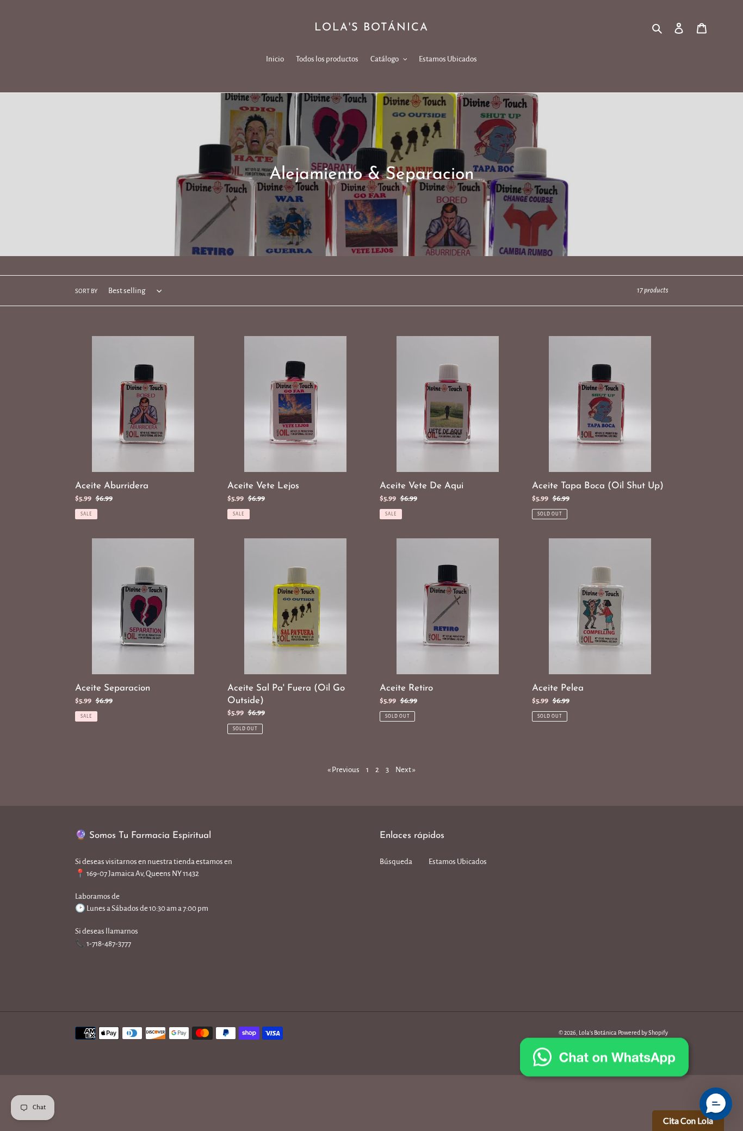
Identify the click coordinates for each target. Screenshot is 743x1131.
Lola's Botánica (371, 27)
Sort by (86, 291)
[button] (715, 1104)
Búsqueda (396, 861)
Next (405, 770)
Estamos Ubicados (458, 861)
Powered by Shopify (643, 1032)
